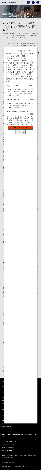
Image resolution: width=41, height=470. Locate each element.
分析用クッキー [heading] (13, 100)
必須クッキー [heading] (12, 86)
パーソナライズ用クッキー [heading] (17, 112)
